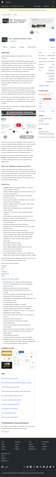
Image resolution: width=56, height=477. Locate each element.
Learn (30, 441)
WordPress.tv (33, 449)
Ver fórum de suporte (44, 124)
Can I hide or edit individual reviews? (10, 404)
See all (53, 111)
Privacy (3, 449)
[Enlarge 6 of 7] (34, 352)
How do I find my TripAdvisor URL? (10, 387)
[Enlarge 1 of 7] (10, 352)
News (2, 444)
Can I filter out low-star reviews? (9, 408)
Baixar (52, 40)
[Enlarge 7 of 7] (34, 361)
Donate (44, 446)
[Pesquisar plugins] (15, 14)
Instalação (21, 47)
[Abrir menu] (54, 2)
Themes (17, 444)
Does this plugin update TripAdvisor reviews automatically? (16, 391)
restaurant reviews (50, 73)
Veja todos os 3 (51, 67)
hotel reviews (51, 70)
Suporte (53, 47)
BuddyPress (5, 460)
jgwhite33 (13, 41)
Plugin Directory (5, 6)
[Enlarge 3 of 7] (10, 363)
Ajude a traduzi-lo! (42, 10)
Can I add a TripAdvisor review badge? (11, 400)
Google (3, 267)
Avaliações (13, 47)
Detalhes (5, 47)
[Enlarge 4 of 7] (22, 352)
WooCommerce (5, 273)
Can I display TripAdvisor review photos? (11, 395)
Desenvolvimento (31, 47)
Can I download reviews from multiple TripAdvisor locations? (16, 382)
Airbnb (3, 275)
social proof (51, 78)
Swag (44, 449)
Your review (42, 111)
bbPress (4, 458)
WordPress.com (6, 453)
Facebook (4, 265)
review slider (51, 76)
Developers (31, 446)
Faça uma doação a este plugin (46, 137)
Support (31, 444)
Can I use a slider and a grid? (8, 412)
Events (44, 444)
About (2, 441)
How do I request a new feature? (9, 417)
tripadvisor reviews (50, 81)
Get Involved (45, 441)
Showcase (17, 441)
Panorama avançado (44, 85)
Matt (3, 456)
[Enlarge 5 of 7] (22, 358)
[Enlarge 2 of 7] (10, 359)
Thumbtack (4, 271)
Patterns (17, 449)
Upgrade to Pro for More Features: (10, 279)
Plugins (17, 446)
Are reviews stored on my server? (9, 378)
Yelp (2, 269)
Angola (6, 467)
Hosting (3, 446)
